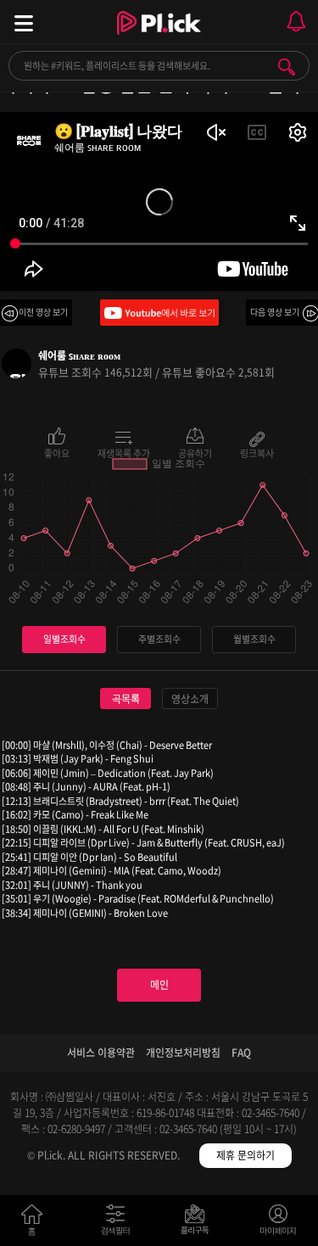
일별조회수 (64, 639)
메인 (159, 984)
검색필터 (119, 1223)
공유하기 (195, 452)
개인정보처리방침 (183, 1052)
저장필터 (199, 1223)
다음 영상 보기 (274, 311)
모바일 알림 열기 (296, 21)
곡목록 (126, 699)
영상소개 (190, 699)
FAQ (241, 1052)
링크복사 (257, 452)
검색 (286, 67)
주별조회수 (159, 639)
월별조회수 (254, 639)
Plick (159, 38)
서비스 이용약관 (101, 1052)
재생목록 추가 (124, 452)
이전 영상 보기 (43, 311)
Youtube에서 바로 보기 (159, 312)
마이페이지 (278, 1223)
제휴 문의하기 (245, 1155)
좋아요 (57, 452)
